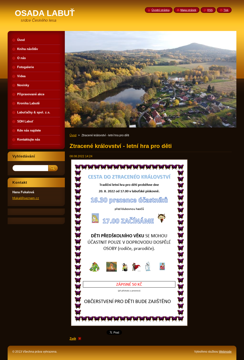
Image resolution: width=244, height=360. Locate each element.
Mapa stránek (188, 10)
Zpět (73, 338)
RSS (210, 10)
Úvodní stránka (160, 10)
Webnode (225, 351)
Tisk (226, 10)
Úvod (73, 135)
